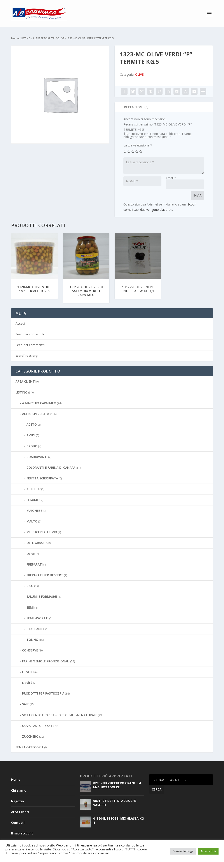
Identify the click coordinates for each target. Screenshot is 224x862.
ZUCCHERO (30, 736)
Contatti (17, 822)
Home (15, 38)
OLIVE (60, 38)
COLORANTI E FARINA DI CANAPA (50, 467)
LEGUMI (32, 500)
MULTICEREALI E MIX (41, 532)
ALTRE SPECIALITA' (44, 38)
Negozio (17, 801)
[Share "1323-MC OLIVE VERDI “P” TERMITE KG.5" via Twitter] (133, 91)
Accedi (20, 323)
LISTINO (26, 38)
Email (171, 178)
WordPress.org (27, 356)
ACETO (31, 424)
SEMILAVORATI (37, 618)
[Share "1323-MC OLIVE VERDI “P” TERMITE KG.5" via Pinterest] (159, 91)
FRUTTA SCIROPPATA (42, 478)
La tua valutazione (137, 145)
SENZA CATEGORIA (30, 747)
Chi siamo (18, 790)
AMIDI (30, 435)
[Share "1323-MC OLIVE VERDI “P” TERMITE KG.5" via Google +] (141, 91)
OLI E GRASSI (35, 543)
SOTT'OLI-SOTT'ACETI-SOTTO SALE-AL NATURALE (59, 715)
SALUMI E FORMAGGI (41, 596)
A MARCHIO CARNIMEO (39, 403)
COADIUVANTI (36, 457)
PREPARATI (34, 564)
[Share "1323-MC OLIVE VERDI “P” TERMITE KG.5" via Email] (194, 91)
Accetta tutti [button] (208, 851)
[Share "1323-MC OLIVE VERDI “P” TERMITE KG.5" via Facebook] (124, 91)
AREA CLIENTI (26, 381)
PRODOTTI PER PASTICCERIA (43, 693)
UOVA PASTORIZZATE (38, 726)
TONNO (32, 639)
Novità (27, 683)
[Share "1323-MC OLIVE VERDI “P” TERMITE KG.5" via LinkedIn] (168, 91)
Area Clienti (20, 812)
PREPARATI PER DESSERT (44, 575)
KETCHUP (33, 489)
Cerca (156, 789)
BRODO (31, 446)
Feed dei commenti (30, 345)
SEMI (30, 607)
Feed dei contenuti (30, 334)
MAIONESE (34, 510)
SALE (25, 704)
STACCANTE (35, 629)
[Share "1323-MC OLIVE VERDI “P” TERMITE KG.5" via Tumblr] (150, 91)
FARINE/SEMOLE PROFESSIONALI (46, 661)
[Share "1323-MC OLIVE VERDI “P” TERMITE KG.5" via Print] (203, 91)
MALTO (31, 521)
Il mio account (22, 833)
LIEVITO (28, 672)
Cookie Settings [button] (183, 851)
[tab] (164, 107)
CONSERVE (30, 650)
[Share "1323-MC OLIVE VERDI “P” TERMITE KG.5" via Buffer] (176, 91)
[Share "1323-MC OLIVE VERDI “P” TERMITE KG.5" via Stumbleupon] (185, 91)
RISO (29, 586)
